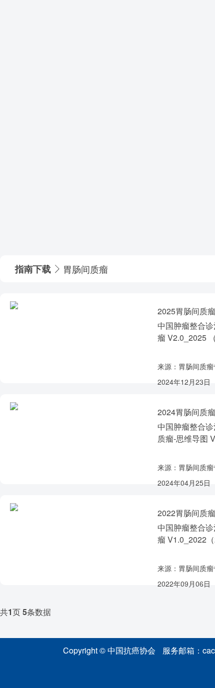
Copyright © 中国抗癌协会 (109, 650)
